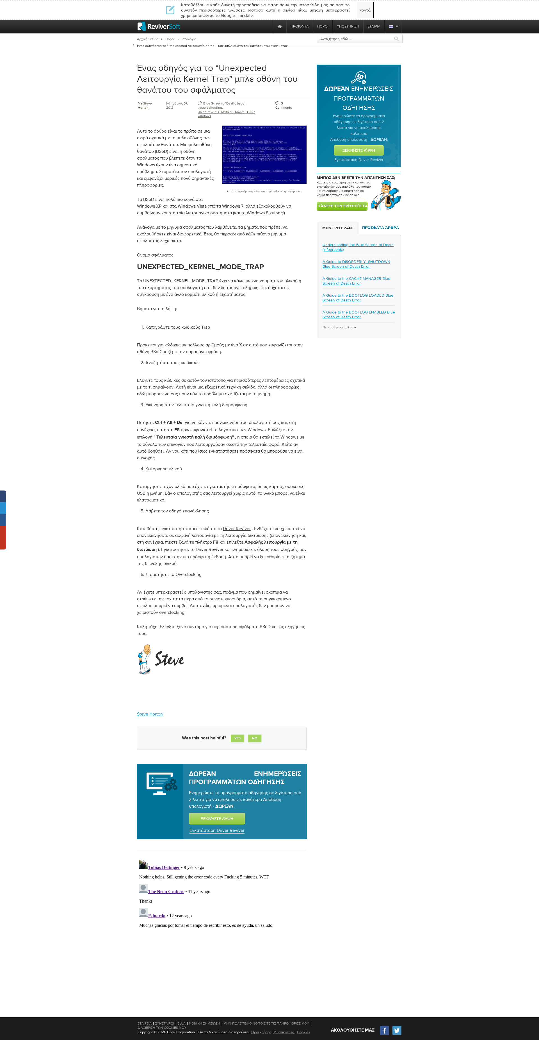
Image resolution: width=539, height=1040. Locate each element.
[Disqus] (221, 928)
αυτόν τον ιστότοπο (206, 380)
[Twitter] (396, 1034)
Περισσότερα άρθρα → (339, 327)
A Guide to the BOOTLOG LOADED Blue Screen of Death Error (358, 297)
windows (204, 116)
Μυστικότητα (283, 1032)
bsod (241, 103)
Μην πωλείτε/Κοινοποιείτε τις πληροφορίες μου (266, 1023)
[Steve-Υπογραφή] (161, 676)
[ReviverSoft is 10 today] (267, 26)
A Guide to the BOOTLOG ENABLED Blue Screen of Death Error (359, 314)
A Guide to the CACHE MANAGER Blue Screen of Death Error (356, 280)
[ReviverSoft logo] (159, 26)
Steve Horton (145, 105)
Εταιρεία (145, 1023)
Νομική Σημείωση (204, 1023)
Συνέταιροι (164, 1023)
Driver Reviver (237, 528)
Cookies (303, 1032)
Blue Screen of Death (219, 103)
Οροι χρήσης (261, 1032)
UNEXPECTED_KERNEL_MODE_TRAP (226, 112)
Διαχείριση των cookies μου (162, 1028)
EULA (181, 1023)
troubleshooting (210, 108)
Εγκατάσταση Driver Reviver (217, 830)
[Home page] (279, 26)
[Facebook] (385, 1034)
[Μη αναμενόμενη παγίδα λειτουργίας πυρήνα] (264, 184)
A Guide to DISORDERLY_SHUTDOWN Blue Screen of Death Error (356, 264)
